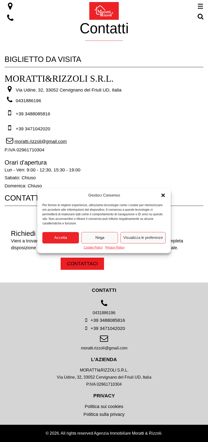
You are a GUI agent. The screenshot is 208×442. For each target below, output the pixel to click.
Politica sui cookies (104, 406)
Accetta (60, 237)
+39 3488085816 (32, 113)
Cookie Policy (93, 247)
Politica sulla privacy (104, 414)
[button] (163, 195)
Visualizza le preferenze (143, 237)
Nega (99, 237)
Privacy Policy (115, 247)
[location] (10, 8)
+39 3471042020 (32, 128)
